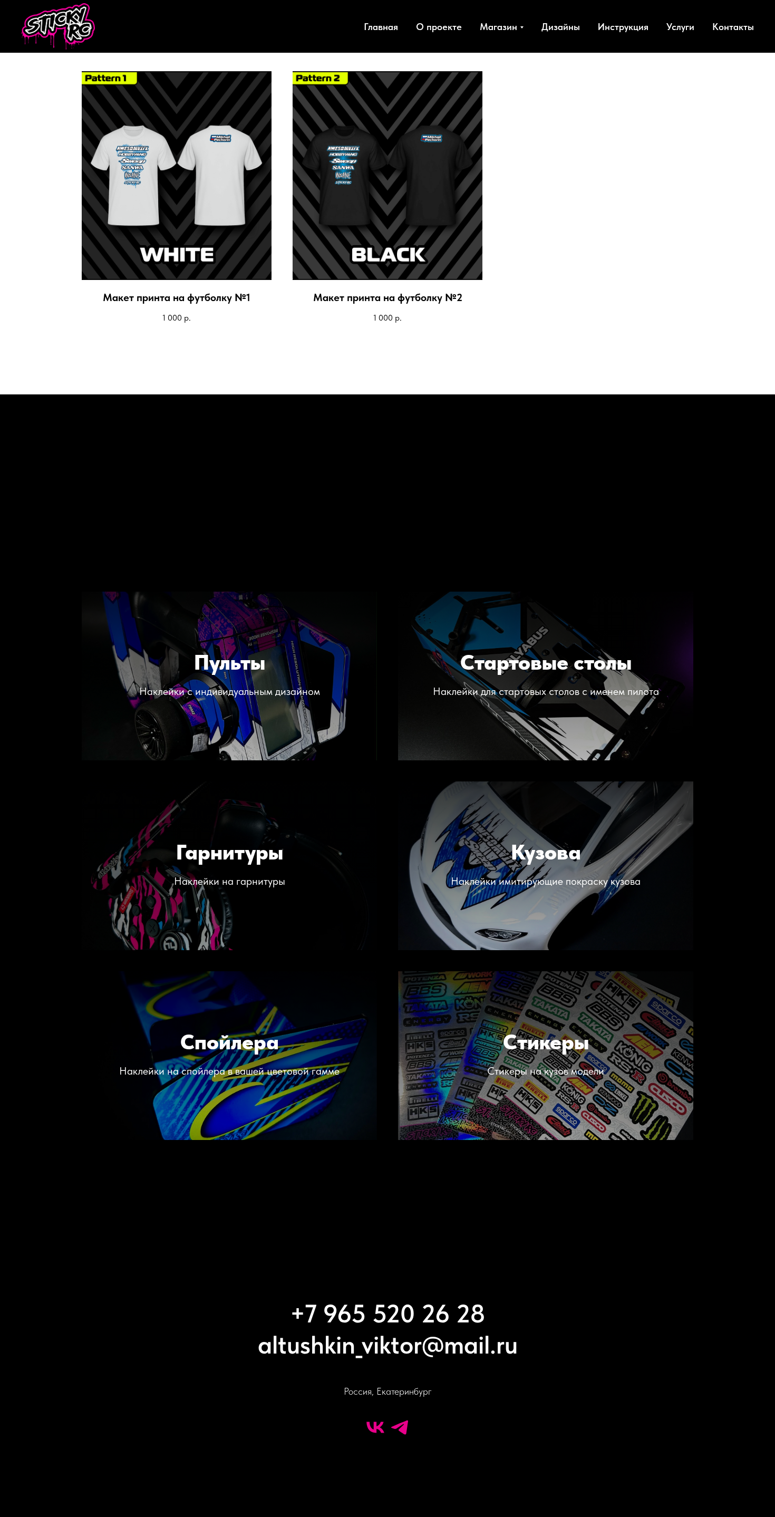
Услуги (680, 26)
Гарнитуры (229, 852)
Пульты (229, 662)
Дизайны (560, 26)
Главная (381, 26)
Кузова (546, 852)
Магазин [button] (498, 26)
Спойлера (229, 1042)
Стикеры (546, 1042)
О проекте (439, 26)
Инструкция (623, 26)
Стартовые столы (546, 662)
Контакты (733, 26)
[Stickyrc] (375, 1427)
